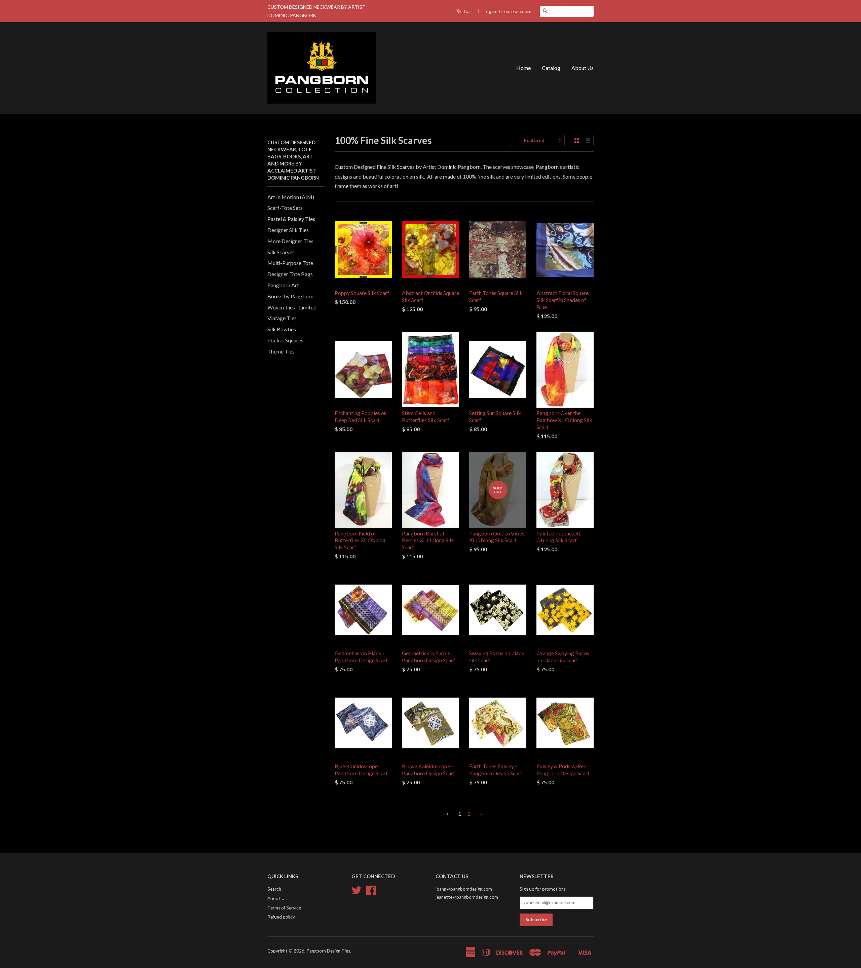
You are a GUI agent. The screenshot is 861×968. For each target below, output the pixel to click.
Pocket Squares (285, 340)
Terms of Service (284, 907)
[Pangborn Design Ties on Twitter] (356, 892)
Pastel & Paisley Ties (291, 219)
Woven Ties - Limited (291, 307)
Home (523, 68)
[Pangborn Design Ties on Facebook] (371, 892)
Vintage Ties (282, 318)
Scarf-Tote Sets (285, 207)
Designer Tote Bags (290, 274)
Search (274, 889)
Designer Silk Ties (288, 230)
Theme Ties (281, 351)
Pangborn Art (283, 285)
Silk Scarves (281, 252)
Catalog (551, 68)
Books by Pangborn (290, 296)
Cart (468, 11)
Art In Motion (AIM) (290, 197)
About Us (582, 68)
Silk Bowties (281, 329)
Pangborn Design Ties (328, 951)
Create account (515, 11)
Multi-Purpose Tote (290, 263)
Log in (490, 11)
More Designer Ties (290, 241)
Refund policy (281, 917)
